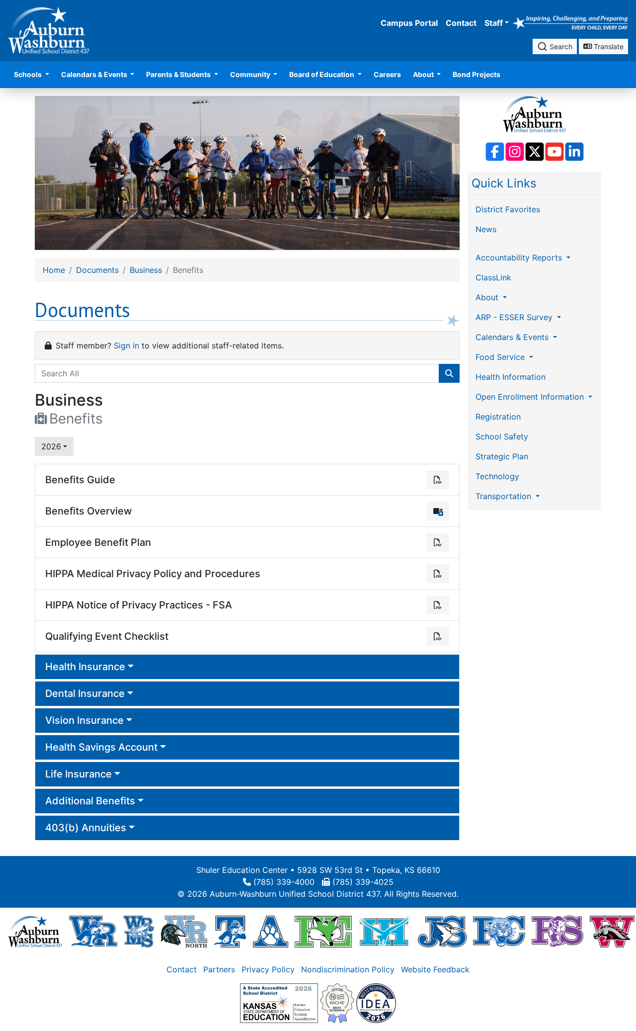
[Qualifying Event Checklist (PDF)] (437, 636)
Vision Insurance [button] (84, 720)
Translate (608, 46)
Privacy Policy (268, 969)
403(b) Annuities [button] (85, 828)
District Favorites (508, 209)
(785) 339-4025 (363, 882)
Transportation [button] (505, 496)
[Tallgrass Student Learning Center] (230, 931)
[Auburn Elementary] (270, 931)
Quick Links (504, 183)
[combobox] (555, 46)
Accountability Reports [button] (520, 257)
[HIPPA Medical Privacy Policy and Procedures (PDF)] (437, 573)
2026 (51, 446)
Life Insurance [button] (78, 774)
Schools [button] (28, 74)
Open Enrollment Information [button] (531, 397)
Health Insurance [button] (85, 667)
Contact (461, 23)
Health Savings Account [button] (101, 747)
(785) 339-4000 (284, 882)
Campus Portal (409, 23)
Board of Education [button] (322, 74)
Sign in (126, 345)
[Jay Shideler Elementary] (442, 931)
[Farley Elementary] (323, 931)
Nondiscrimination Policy (348, 969)
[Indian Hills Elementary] (385, 931)
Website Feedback (435, 969)
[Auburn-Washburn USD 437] (35, 931)
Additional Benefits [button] (90, 801)
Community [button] (251, 74)
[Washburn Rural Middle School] (139, 931)
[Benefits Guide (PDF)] (437, 479)
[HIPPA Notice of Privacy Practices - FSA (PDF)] (437, 605)
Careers (387, 74)
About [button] (424, 74)
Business (146, 270)
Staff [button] (493, 23)
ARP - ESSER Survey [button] (515, 317)
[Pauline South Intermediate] (557, 931)
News (486, 229)
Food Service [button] (501, 357)
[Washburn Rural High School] (93, 931)
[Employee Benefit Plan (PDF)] (437, 542)
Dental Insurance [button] (85, 693)
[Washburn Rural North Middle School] (183, 931)
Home (54, 270)
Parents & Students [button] (179, 74)
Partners (219, 969)
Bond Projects (476, 74)
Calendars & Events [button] (95, 74)
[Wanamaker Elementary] (612, 931)
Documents (97, 270)
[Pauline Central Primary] (499, 931)
